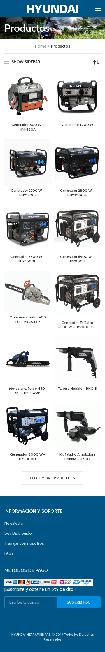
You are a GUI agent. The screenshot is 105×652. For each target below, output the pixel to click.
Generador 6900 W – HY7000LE (77, 258)
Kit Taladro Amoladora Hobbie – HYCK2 (77, 456)
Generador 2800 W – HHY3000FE (77, 192)
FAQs (9, 553)
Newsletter (14, 523)
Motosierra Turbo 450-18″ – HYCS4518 (28, 390)
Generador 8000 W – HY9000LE (28, 456)
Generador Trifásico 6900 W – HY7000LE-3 (77, 324)
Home (40, 46)
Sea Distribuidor (18, 533)
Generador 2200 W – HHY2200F (28, 192)
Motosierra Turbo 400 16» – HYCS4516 (28, 319)
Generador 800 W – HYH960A (27, 126)
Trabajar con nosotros (24, 543)
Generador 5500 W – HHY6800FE (27, 258)
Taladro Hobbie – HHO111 (77, 388)
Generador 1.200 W (77, 124)
